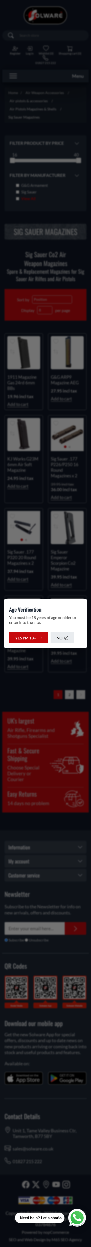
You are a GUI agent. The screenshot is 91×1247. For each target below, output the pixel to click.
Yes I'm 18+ (25, 638)
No (59, 638)
